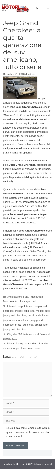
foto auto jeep (15, 306)
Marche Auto (10, 301)
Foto (25, 296)
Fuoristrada (36, 296)
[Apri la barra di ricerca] (37, 8)
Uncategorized (27, 301)
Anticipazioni (14, 296)
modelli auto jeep (24, 310)
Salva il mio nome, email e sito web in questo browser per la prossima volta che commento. (28, 432)
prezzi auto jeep (24, 324)
